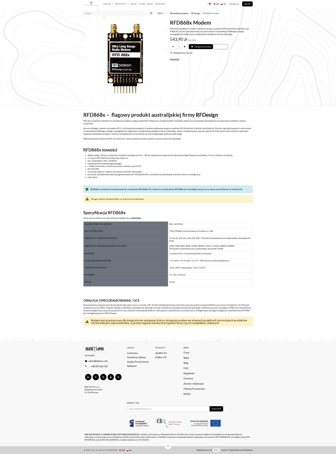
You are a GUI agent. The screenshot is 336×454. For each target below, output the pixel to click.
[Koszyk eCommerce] (209, 4)
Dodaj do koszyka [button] (202, 46)
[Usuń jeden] (173, 46)
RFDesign (195, 13)
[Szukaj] (151, 13)
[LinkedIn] (88, 377)
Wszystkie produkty (179, 13)
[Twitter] (118, 377)
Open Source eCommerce (241, 450)
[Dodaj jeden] (185, 46)
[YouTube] (111, 377)
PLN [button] (160, 13)
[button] (220, 46)
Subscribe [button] (216, 408)
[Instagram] (103, 377)
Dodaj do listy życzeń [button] (182, 52)
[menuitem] (108, 3)
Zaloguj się (234, 3)
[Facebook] (96, 377)
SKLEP (247, 4)
